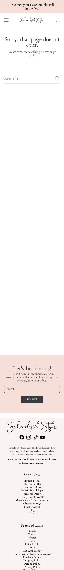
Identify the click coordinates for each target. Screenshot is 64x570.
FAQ (32, 547)
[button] (6, 20)
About (32, 538)
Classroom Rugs (32, 503)
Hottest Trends (32, 480)
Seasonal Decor (32, 494)
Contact (32, 534)
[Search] (57, 78)
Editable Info (32, 544)
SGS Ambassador (32, 551)
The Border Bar (32, 484)
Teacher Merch (32, 507)
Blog (32, 510)
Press (32, 541)
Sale (32, 513)
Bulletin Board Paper (32, 490)
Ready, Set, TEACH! (32, 497)
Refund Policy (32, 564)
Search (32, 531)
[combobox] (32, 78)
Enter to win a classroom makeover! (32, 554)
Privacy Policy (32, 567)
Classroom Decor (32, 487)
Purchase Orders (32, 557)
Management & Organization (32, 500)
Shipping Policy (32, 560)
